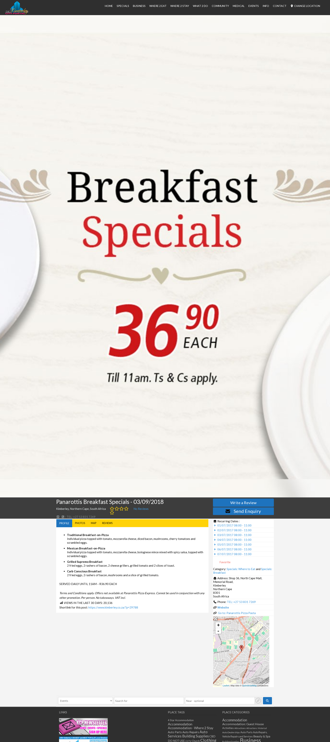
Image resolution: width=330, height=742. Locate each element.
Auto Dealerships (231, 732)
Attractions (240, 728)
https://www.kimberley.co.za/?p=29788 (113, 607)
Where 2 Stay (179, 5)
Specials (123, 5)
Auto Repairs (190, 732)
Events (253, 5)
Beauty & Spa (261, 736)
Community (220, 5)
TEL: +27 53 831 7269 (241, 602)
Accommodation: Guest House (243, 724)
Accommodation (180, 724)
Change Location (307, 5)
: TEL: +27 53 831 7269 (80, 516)
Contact (279, 5)
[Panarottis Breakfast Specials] (241, 648)
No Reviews (141, 508)
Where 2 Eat (158, 5)
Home (109, 5)
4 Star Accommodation (181, 720)
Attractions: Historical (256, 728)
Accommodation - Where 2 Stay (190, 728)
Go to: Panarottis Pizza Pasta (237, 613)
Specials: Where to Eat (241, 569)
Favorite (225, 562)
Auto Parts (175, 732)
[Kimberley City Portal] (16, 13)
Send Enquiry (247, 511)
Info (266, 5)
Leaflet (226, 685)
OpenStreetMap (249, 685)
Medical (239, 5)
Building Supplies (195, 736)
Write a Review (243, 502)
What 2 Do (200, 5)
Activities (228, 728)
